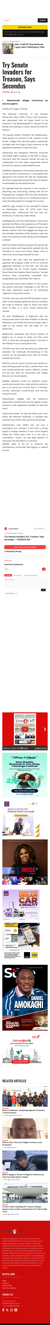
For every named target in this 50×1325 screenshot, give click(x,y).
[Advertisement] (25, 506)
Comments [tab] (8, 575)
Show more (8, 561)
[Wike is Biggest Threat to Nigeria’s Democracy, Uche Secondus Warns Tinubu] (25, 1160)
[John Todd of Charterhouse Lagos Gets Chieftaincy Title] (7, 48)
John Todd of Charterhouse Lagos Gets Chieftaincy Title (29, 45)
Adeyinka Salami (17, 1115)
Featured (6, 92)
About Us (5, 1283)
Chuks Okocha (16, 1179)
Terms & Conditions (9, 1288)
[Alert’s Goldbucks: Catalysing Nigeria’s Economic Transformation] (25, 1096)
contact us (11, 1306)
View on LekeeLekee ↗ (39, 528)
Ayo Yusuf (13, 1147)
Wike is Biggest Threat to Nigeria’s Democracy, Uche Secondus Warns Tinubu (23, 1175)
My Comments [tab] (17, 575)
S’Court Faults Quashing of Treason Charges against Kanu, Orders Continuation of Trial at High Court (24, 1209)
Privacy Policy (7, 1285)
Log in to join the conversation (25, 547)
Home (4, 1281)
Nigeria (5, 1140)
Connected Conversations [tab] (31, 575)
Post (43, 590)
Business (5, 1108)
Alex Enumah (15, 1214)
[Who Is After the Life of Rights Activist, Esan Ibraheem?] (25, 1128)
